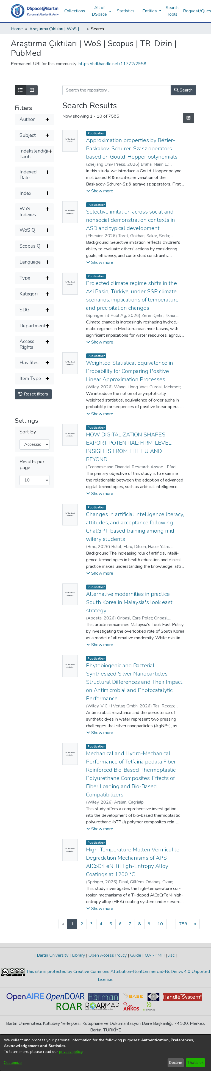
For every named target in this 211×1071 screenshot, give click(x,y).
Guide (135, 955)
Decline (175, 1062)
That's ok (195, 1062)
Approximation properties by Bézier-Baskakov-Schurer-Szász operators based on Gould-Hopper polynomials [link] (131, 148)
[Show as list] (20, 90)
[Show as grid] (32, 90)
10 (160, 924)
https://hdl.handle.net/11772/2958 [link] (112, 64)
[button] (35, 11)
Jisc (171, 955)
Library (78, 955)
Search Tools (172, 11)
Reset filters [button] (35, 394)
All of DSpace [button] (99, 11)
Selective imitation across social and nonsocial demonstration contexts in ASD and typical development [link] (130, 220)
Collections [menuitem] (74, 11)
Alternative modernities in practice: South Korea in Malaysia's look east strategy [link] (129, 602)
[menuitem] (101, 11)
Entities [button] (150, 11)
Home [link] (17, 29)
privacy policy (70, 1051)
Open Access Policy (107, 955)
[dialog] (105, 1052)
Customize (13, 1062)
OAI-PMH (155, 955)
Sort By (28, 432)
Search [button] (186, 90)
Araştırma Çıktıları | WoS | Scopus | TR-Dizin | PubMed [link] (56, 29)
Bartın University (53, 955)
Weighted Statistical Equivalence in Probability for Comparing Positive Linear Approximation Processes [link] (129, 371)
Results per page (32, 465)
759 (183, 924)
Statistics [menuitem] (126, 11)
